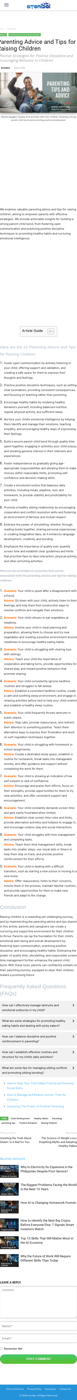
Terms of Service (15, 1389)
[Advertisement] (38, 17)
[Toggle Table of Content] (49, 331)
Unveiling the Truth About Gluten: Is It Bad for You (15, 1140)
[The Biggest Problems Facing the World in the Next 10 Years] (9, 1189)
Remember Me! (13, 1348)
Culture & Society (9, 1176)
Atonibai (5, 67)
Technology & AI (8, 1247)
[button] (6, 5)
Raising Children (49, 1122)
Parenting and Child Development (25, 34)
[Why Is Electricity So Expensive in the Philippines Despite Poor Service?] (9, 1171)
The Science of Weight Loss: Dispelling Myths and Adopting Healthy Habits (58, 1142)
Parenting (57, 1118)
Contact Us (65, 1389)
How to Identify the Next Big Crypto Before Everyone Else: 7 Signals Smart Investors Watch (47, 1225)
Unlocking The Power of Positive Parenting (35, 1106)
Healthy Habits (41, 1118)
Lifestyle (11, 28)
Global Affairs (7, 1194)
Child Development (20, 1118)
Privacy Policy (34, 1389)
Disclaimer (50, 1389)
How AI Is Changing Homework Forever (48, 1203)
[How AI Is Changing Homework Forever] (9, 1207)
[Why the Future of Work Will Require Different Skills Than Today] (9, 1260)
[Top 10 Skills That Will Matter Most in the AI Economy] (9, 1242)
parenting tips (8, 1122)
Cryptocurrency (8, 1229)
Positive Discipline (28, 1122)
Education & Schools (6, 1211)
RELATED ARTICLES (12, 1159)
